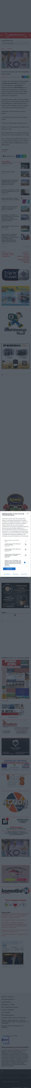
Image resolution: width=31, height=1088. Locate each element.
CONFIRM (9, 568)
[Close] (28, 514)
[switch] (25, 544)
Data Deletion (7, 574)
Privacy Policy (24, 574)
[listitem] (15, 541)
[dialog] (15, 544)
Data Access (15, 574)
